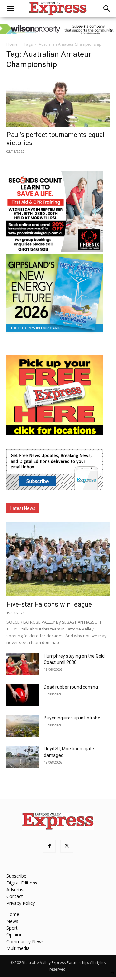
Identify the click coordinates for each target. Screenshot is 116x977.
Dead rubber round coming (71, 686)
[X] (66, 846)
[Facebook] (49, 846)
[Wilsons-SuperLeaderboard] (58, 29)
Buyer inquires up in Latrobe (72, 717)
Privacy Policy (20, 903)
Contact (14, 896)
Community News (25, 941)
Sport (12, 928)
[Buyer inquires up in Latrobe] (22, 726)
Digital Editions (21, 883)
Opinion (14, 935)
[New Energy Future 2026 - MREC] (54, 332)
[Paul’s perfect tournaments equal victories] (58, 101)
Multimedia (18, 948)
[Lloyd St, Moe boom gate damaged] (22, 757)
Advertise (16, 889)
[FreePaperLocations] (54, 434)
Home (12, 44)
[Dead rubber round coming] (22, 695)
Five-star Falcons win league (49, 604)
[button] (10, 8)
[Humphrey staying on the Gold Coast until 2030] (22, 664)
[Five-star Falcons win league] (58, 559)
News (12, 921)
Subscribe (16, 876)
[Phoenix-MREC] (54, 250)
